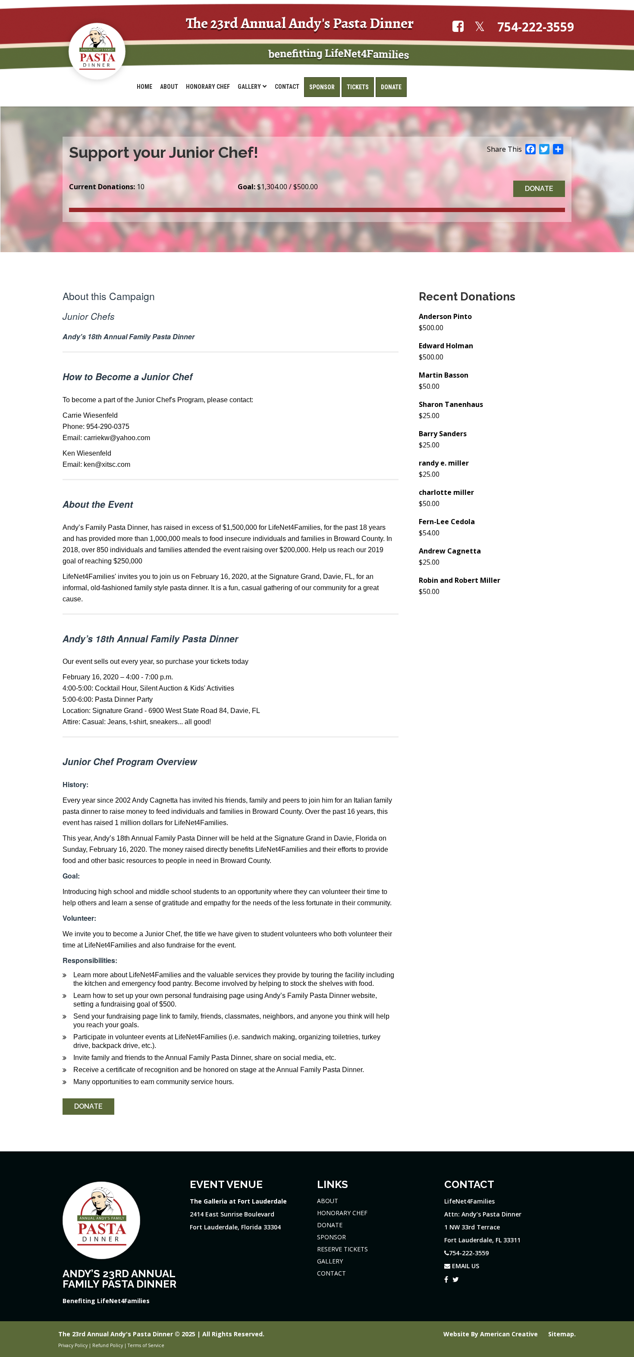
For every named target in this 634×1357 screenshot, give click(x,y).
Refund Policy (107, 1345)
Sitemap (561, 1334)
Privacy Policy (73, 1345)
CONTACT (331, 1273)
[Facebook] (446, 1278)
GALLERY (330, 1261)
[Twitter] (455, 1278)
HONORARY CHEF (342, 1213)
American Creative (510, 1334)
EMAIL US (464, 1266)
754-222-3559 (535, 27)
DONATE (329, 1225)
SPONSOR (331, 1237)
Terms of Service (146, 1345)
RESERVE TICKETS (342, 1249)
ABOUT (327, 1201)
